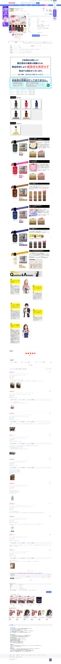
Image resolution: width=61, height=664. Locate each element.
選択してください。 (40, 32)
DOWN (55, 20)
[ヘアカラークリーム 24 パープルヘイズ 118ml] (39, 600)
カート (54, 4)
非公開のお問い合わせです (18, 578)
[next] (33, 570)
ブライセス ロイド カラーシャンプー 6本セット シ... (22, 604)
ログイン (31, 0)
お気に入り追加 (44, 35)
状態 (11, 576)
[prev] (27, 570)
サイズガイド (54, 9)
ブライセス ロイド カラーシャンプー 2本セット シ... (30, 604)
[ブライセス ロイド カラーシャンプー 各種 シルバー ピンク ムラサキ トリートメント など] (14, 600)
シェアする (16, 38)
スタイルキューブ (17, 8)
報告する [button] (20, 38)
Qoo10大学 (49, 0)
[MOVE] (46, 5)
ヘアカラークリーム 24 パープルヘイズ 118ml (39, 604)
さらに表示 (30, 365)
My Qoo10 (33, 0)
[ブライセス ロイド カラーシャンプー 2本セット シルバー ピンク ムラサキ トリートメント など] (30, 600)
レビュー (30, 42)
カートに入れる (36, 35)
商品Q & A (45, 42)
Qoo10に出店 (45, 0)
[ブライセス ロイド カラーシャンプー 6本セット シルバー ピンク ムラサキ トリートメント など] (22, 600)
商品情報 (16, 42)
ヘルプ (42, 0)
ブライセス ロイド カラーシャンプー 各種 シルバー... (14, 604)
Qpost (40, 0)
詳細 (42, 21)
